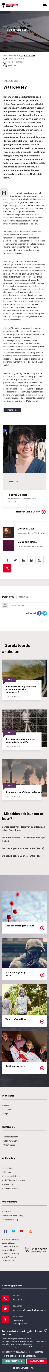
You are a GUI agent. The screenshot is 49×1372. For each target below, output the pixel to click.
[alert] (24, 1349)
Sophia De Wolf (27, 55)
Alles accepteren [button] (13, 1361)
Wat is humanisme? (11, 1141)
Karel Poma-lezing (11, 1188)
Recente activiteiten (12, 1176)
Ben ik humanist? (10, 1136)
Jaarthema (7, 1211)
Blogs (5, 1113)
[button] (24, 1368)
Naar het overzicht (16, 30)
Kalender (7, 1109)
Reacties (12, 65)
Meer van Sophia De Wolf (28, 512)
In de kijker (8, 1168)
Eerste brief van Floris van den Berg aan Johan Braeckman (23, 828)
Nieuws (6, 1105)
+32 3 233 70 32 (19, 1299)
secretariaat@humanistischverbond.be (29, 1310)
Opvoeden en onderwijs (13, 1215)
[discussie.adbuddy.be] (24, 608)
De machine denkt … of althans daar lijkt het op (23, 839)
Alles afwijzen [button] (37, 1361)
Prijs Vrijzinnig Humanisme (14, 1180)
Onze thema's (9, 1145)
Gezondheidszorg (10, 1219)
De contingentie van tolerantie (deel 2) (23, 848)
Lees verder (39, 1347)
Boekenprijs (8, 1184)
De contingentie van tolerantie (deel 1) (23, 856)
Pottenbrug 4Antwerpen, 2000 (20, 1322)
